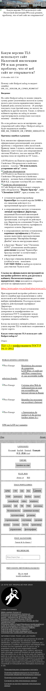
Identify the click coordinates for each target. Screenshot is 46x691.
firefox (28, 496)
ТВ (22, 506)
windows (34, 501)
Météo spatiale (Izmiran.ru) (11, 612)
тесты (25, 524)
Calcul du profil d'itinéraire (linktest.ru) (15, 629)
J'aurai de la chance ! (23, 542)
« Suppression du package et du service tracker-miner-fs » (31, 415)
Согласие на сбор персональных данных (20, 681)
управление (15, 529)
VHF (8, 496)
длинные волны (31, 510)
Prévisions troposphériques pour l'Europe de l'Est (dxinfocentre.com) (19, 621)
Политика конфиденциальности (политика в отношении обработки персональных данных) (22, 674)
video (24, 501)
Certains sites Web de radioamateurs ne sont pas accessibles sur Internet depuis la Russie (32, 389)
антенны (38, 506)
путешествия (17, 515)
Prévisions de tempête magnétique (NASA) (17, 616)
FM (28, 491)
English (20, 450)
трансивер (36, 524)
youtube (7, 506)
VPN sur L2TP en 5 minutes (14, 425)
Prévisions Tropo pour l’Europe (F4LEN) (16, 619)
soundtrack (13, 501)
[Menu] (43, 4)
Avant (43, 437)
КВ (15, 506)
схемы (16, 524)
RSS (28, 478)
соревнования (11, 520)
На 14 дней (23, 573)
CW (15, 491)
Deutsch (28, 450)
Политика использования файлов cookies (20, 678)
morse (37, 496)
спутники (26, 520)
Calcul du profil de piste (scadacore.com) (16, 631)
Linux (37, 490)
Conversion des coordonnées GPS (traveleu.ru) (19, 633)
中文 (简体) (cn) (23, 453)
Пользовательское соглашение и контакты (21, 669)
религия (31, 515)
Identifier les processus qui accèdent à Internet (31, 400)
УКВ (28, 506)
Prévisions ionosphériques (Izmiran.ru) (15, 614)
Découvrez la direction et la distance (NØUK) (18, 627)
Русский (12, 450)
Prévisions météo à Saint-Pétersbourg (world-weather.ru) (22, 624)
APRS (7, 491)
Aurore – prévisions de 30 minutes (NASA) (17, 617)
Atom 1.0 (20, 478)
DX (22, 491)
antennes (18, 496)
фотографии (30, 529)
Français (36, 450)
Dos (2, 437)
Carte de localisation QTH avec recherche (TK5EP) (20, 626)
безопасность (13, 510)
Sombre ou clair (23, 465)
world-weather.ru (23, 576)
